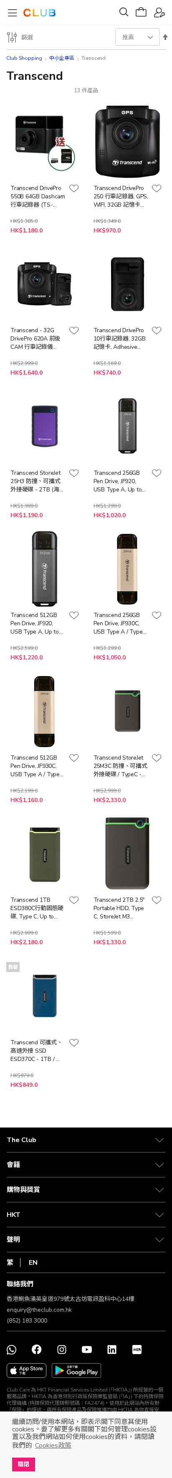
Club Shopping (24, 58)
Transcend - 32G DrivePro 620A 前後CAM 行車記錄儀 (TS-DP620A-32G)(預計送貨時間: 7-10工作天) (36, 338)
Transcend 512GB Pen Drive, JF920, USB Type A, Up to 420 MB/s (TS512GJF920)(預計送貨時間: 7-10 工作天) (36, 623)
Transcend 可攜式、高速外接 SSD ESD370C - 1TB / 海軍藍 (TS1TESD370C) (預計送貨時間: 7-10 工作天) (36, 1051)
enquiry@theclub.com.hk (39, 1310)
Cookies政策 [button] (53, 1445)
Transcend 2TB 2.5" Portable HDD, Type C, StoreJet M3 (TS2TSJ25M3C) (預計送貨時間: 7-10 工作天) (119, 908)
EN (33, 1262)
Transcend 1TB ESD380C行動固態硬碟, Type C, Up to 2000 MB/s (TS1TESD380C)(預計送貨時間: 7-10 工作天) (36, 908)
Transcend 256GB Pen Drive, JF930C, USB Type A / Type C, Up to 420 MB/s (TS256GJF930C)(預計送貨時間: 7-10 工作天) (119, 623)
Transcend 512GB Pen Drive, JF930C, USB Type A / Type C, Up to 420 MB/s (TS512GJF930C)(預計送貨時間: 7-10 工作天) (35, 766)
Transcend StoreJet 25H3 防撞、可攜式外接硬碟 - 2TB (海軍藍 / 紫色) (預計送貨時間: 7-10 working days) (37, 481)
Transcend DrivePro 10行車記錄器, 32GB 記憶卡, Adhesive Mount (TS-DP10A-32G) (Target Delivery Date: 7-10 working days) (120, 338)
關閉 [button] (23, 1464)
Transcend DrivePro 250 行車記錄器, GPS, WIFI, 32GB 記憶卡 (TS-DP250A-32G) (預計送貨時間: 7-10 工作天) (121, 196)
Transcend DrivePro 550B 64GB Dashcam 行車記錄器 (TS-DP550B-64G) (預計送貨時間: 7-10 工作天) (37, 196)
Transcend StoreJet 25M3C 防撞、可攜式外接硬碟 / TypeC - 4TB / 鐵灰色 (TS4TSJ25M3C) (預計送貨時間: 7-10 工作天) (120, 766)
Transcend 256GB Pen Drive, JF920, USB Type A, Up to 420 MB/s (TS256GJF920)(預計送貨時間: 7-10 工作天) (120, 481)
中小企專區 (61, 58)
